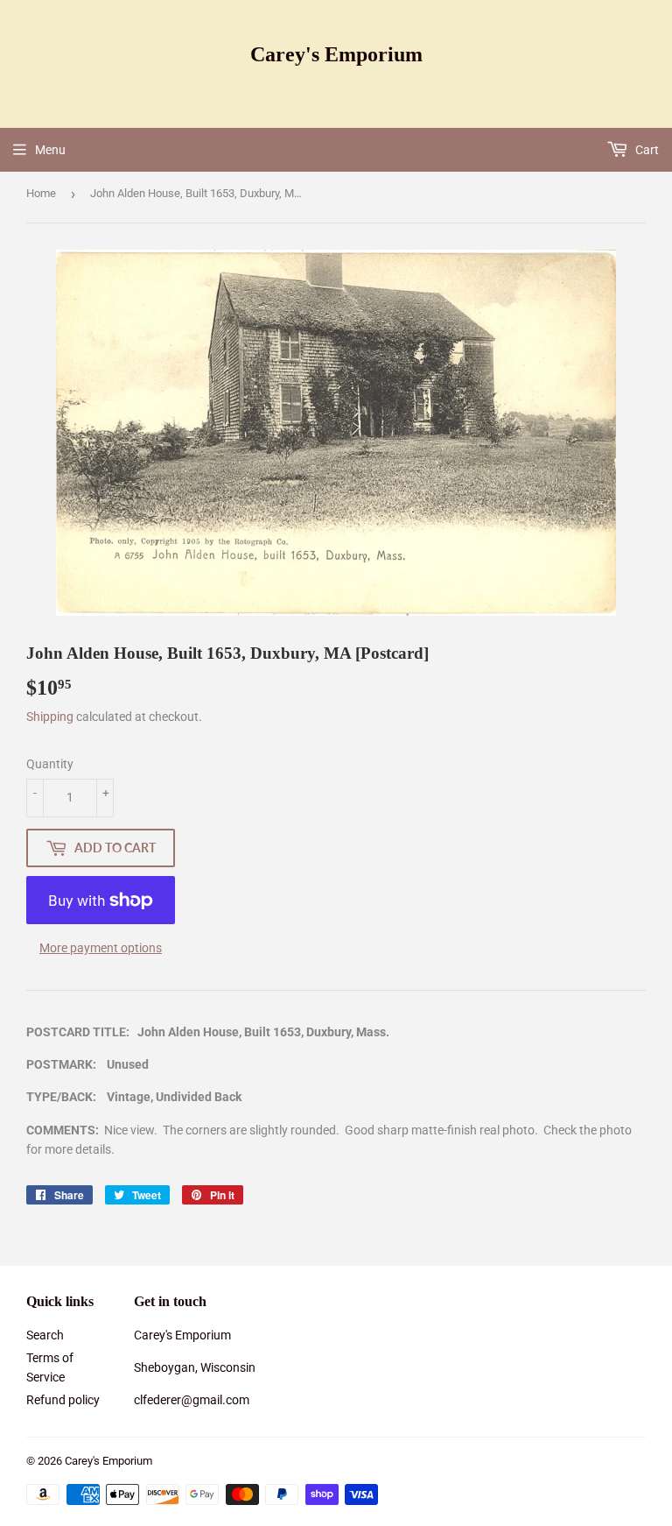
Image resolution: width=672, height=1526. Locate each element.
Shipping (50, 717)
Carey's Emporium (336, 54)
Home (41, 193)
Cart (646, 150)
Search (45, 1335)
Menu (50, 150)
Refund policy (63, 1400)
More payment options (100, 948)
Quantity (50, 764)
